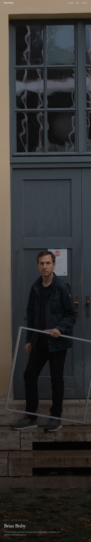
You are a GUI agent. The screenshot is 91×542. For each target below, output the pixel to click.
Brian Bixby (8, 3)
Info (77, 3)
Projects (70, 3)
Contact (84, 3)
